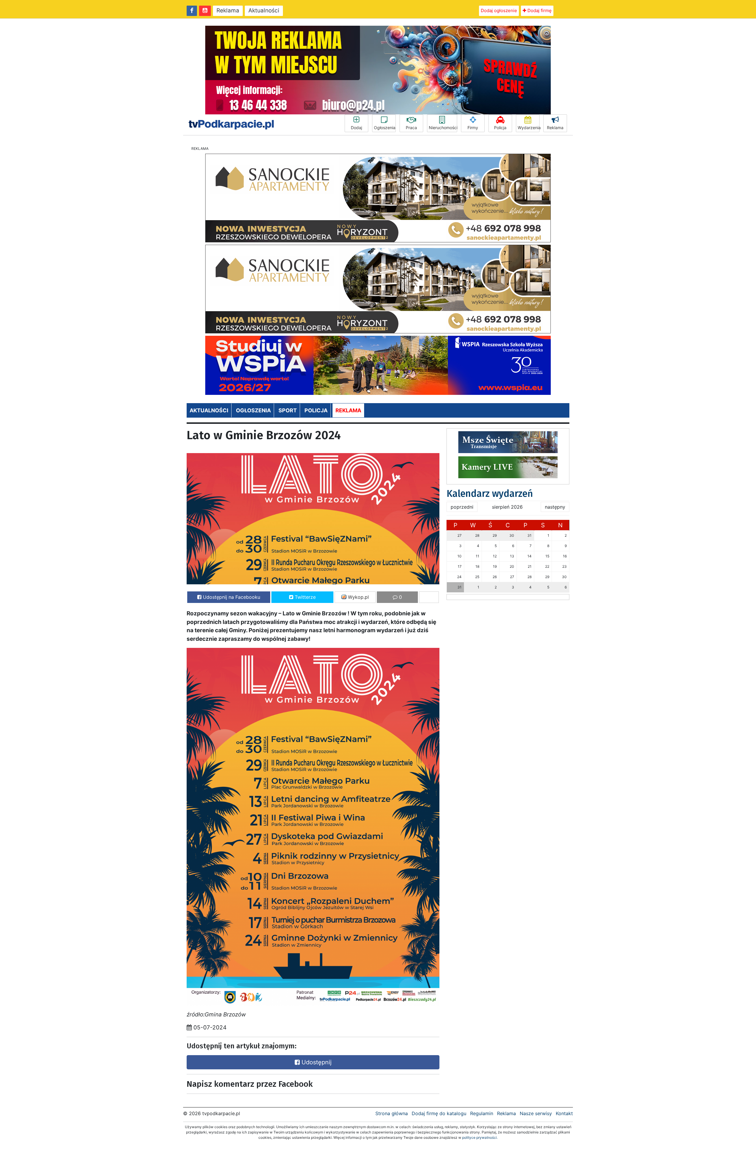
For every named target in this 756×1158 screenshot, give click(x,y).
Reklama (227, 10)
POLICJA (316, 410)
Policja (500, 127)
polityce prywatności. (480, 1137)
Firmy (472, 127)
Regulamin (481, 1113)
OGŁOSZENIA (253, 410)
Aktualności (263, 10)
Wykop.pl (357, 597)
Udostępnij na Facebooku (230, 597)
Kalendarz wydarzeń (490, 493)
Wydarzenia (529, 127)
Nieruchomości (443, 127)
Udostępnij (316, 1062)
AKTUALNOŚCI (209, 410)
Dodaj (356, 127)
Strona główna (391, 1113)
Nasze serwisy (536, 1113)
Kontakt (564, 1113)
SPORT (287, 410)
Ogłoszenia (384, 127)
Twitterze (304, 597)
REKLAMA (348, 410)
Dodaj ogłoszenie (499, 10)
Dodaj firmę (539, 10)
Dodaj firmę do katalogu (439, 1113)
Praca (411, 127)
